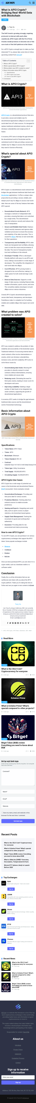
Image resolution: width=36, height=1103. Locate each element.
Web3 (30, 630)
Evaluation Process (18, 1058)
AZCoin (3, 1013)
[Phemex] (3, 943)
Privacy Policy (18, 1050)
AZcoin (19, 55)
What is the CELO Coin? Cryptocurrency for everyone (14, 670)
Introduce (18, 1045)
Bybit (9, 881)
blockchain (5, 195)
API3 (4, 630)
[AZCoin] (8, 2)
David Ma (26, 1032)
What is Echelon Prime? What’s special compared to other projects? (17, 707)
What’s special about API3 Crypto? (14, 66)
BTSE (9, 924)
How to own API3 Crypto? (14, 76)
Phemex (10, 939)
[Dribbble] (26, 623)
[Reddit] (18, 623)
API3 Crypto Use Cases (13, 74)
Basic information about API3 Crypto (15, 70)
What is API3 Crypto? (10, 63)
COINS (4, 19)
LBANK (9, 895)
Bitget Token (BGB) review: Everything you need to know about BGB (17, 745)
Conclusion (7, 79)
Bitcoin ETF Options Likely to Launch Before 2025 (16, 866)
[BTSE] (3, 928)
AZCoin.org (26, 1098)
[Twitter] (10, 623)
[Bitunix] (3, 913)
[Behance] (23, 623)
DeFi (3, 489)
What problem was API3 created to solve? (17, 68)
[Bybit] (3, 885)
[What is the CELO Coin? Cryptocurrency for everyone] (18, 653)
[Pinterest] (13, 623)
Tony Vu (11, 27)
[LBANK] (3, 898)
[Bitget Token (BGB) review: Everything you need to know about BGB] (18, 727)
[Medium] (15, 623)
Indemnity (18, 1054)
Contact (18, 1063)
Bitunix (9, 909)
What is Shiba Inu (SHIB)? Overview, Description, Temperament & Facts (16, 861)
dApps (13, 237)
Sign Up (11, 889)
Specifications (11, 72)
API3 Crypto (5, 115)
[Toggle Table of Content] (27, 60)
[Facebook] (7, 623)
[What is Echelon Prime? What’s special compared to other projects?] (18, 690)
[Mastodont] (20, 623)
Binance (7, 546)
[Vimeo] (28, 623)
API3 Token (16, 630)
